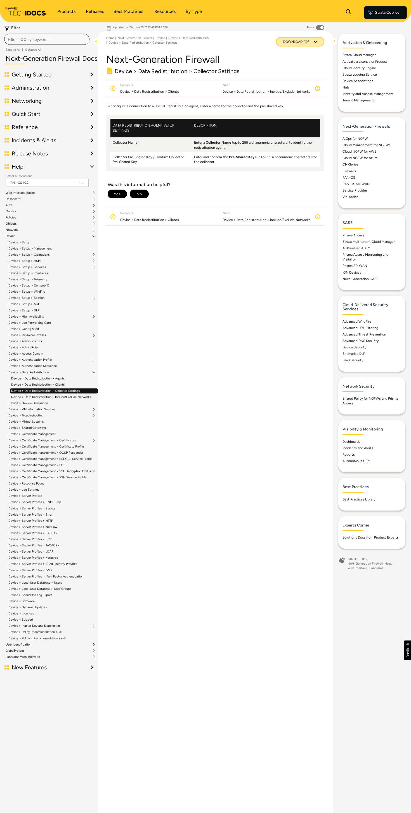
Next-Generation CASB (360, 279)
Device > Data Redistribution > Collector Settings (45, 391)
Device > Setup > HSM (24, 261)
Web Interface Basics (20, 193)
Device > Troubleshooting (25, 415)
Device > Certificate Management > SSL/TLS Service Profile (50, 459)
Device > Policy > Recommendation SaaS (37, 638)
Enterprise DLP (353, 354)
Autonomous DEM (356, 461)
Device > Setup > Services (27, 267)
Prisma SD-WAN (354, 266)
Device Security (354, 347)
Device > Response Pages (26, 483)
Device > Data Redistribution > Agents (38, 378)
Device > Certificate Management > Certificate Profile (46, 446)
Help (388, 563)
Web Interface (357, 568)
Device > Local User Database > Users (35, 582)
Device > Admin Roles (23, 347)
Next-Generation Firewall (134, 38)
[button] (407, 650)
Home (110, 38)
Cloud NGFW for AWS (359, 151)
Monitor (11, 211)
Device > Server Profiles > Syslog (31, 508)
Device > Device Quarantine (28, 403)
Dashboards (351, 442)
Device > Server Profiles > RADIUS (32, 533)
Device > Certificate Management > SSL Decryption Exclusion (51, 471)
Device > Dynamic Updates (27, 607)
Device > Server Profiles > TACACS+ (33, 545)
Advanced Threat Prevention (364, 334)
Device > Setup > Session (26, 298)
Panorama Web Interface (23, 657)
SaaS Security (352, 360)
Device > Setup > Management (30, 248)
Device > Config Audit (23, 329)
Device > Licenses (21, 613)
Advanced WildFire (356, 321)
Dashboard (13, 199)
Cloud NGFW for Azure (360, 158)
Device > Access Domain (25, 353)
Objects (11, 223)
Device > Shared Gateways (27, 428)
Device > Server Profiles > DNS (30, 570)
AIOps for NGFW (355, 139)
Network (12, 230)
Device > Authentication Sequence (32, 366)
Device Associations (357, 81)
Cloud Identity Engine (359, 68)
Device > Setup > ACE (24, 304)
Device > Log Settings (23, 489)
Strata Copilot (387, 12)
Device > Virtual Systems (26, 421)
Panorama (376, 568)
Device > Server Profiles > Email (30, 514)
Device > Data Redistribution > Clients (38, 384)
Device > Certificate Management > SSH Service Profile (47, 477)
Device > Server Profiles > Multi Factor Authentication (45, 576)
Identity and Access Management (368, 94)
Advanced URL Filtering (360, 328)
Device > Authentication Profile (30, 360)
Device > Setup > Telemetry (27, 279)
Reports (348, 454)
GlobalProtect (15, 651)
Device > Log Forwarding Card (29, 323)
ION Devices (351, 272)
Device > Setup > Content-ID (28, 285)
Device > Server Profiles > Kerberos (33, 558)
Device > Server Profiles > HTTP (30, 521)
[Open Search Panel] (348, 12)
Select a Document (19, 176)
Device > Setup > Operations (28, 255)
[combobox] (46, 39)
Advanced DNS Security (360, 341)
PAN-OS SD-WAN (356, 184)
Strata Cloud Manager (359, 55)
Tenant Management (358, 100)
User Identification (18, 644)
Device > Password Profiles (27, 335)
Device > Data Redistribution (28, 372)
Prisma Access (353, 235)
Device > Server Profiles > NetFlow (32, 527)
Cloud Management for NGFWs (366, 145)
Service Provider (354, 190)
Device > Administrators (25, 341)
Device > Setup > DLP (23, 310)
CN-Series (350, 164)
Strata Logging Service (359, 74)
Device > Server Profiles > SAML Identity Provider (42, 564)
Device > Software (21, 601)
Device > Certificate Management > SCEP (37, 465)
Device (10, 236)
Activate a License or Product (364, 62)
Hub (345, 87)
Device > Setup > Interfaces (28, 273)
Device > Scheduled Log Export (30, 595)
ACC (9, 205)
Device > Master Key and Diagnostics (34, 626)
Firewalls (349, 171)
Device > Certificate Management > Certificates (42, 440)
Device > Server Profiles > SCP (29, 539)
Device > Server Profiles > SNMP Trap (34, 502)
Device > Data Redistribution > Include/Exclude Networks (51, 397)
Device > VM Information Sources (31, 409)
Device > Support (20, 619)
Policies (11, 217)
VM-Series (350, 197)
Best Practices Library (358, 499)
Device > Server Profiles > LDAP (30, 551)
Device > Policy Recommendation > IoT (35, 632)
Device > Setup (19, 242)
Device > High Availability (26, 316)
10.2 (364, 559)
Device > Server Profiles (25, 496)
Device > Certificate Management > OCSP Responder (45, 453)
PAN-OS (348, 178)
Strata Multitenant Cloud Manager (368, 242)
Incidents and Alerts (357, 448)
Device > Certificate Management (32, 434)
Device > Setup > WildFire (26, 291)
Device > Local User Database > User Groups (39, 589)
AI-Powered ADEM (356, 248)
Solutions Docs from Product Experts (370, 537)
